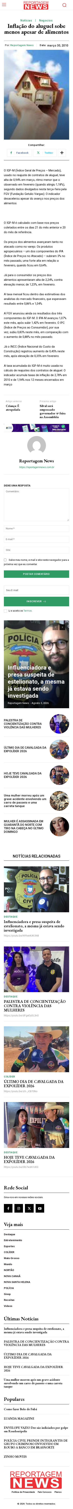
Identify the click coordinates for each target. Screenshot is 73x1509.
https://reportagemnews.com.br (36, 467)
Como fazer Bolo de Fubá (20, 1409)
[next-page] (62, 627)
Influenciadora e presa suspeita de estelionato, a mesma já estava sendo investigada (36, 681)
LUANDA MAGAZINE (19, 1418)
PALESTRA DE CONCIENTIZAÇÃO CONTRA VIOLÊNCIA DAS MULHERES (23, 724)
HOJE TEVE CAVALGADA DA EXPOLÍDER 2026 (22, 775)
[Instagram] (18, 1208)
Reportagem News (22, 45)
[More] (62, 153)
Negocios (46, 20)
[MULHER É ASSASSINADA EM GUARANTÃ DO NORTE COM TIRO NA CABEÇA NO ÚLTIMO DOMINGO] (59, 827)
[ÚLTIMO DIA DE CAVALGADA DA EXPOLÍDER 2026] (59, 749)
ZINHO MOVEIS (15, 1457)
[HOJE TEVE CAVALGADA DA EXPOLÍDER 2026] (59, 775)
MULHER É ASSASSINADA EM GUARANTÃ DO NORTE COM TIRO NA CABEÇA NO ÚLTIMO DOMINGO (24, 827)
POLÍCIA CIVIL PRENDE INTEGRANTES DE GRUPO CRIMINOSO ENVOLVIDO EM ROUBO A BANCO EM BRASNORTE (36, 1444)
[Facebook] (8, 1208)
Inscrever (34, 601)
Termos (28, 610)
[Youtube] (40, 1208)
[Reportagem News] (36, 445)
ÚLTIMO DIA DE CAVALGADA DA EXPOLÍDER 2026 (25, 749)
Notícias (26, 20)
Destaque (10, 916)
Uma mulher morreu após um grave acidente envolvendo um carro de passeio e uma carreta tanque (25, 801)
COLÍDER (9, 1076)
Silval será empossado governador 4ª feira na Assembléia (52, 411)
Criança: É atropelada (13, 407)
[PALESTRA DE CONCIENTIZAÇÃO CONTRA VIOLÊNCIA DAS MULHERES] (59, 724)
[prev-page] (55, 627)
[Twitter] (29, 1208)
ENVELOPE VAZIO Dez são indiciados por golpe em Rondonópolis (36, 1429)
